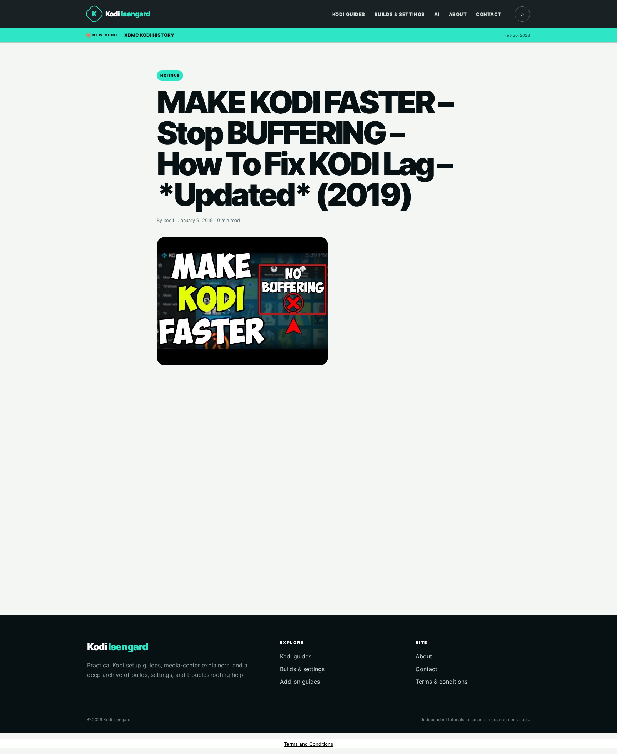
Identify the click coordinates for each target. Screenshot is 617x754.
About (458, 14)
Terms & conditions (441, 681)
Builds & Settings (400, 14)
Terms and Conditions (308, 744)
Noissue (170, 75)
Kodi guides (295, 656)
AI (437, 14)
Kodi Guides (348, 14)
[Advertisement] (308, 480)
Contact (488, 14)
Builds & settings (302, 669)
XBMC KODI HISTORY (149, 35)
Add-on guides (300, 681)
